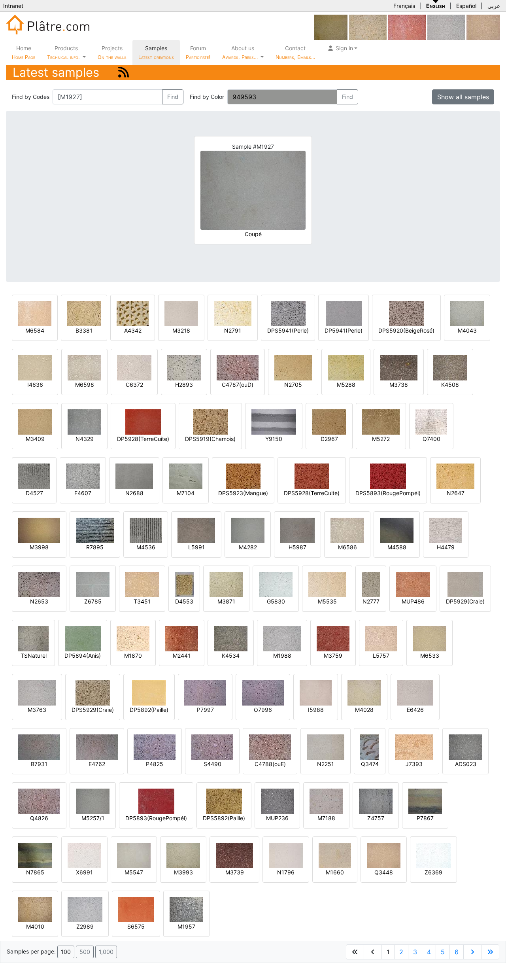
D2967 (329, 438)
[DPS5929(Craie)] (93, 692)
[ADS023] (465, 746)
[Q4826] (39, 800)
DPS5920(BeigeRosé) (406, 330)
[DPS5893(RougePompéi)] (388, 475)
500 (84, 951)
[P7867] (425, 800)
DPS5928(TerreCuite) (312, 493)
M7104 (185, 493)
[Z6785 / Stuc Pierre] (93, 584)
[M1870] (133, 638)
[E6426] (415, 692)
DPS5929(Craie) (93, 709)
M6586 (347, 547)
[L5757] (381, 638)
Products (63, 52)
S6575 (136, 926)
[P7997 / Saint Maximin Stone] (205, 692)
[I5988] (316, 692)
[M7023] (407, 26)
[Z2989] (85, 909)
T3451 (142, 601)
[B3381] (84, 313)
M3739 (234, 872)
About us (240, 52)
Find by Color (207, 96)
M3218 (181, 330)
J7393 (414, 764)
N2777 (371, 601)
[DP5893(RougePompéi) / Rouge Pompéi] (156, 800)
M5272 (381, 438)
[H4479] (445, 529)
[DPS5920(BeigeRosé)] (406, 313)
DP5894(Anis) (82, 655)
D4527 (34, 493)
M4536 (145, 547)
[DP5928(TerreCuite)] (143, 421)
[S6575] (136, 909)
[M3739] (234, 854)
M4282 (248, 547)
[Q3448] (383, 854)
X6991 (84, 872)
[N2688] (134, 475)
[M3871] (226, 584)
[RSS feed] (123, 72)
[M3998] (39, 529)
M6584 (34, 330)
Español (466, 5)
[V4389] (483, 26)
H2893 (184, 384)
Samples (156, 52)
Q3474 (370, 764)
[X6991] (84, 854)
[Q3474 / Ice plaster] (369, 746)
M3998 (39, 547)
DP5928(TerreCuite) (143, 438)
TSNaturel (34, 655)
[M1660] (335, 854)
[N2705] (293, 367)
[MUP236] (277, 800)
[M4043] (467, 313)
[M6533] (429, 638)
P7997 (205, 709)
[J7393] (414, 746)
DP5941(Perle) (344, 330)
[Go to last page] (490, 951)
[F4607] (83, 475)
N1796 (286, 872)
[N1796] (286, 854)
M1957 (186, 926)
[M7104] (185, 475)
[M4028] (364, 692)
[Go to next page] (472, 951)
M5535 (327, 601)
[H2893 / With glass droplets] (184, 367)
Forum (198, 52)
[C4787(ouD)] (238, 367)
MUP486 (413, 601)
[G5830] (276, 584)
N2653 (39, 601)
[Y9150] (273, 421)
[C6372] (134, 367)
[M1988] (282, 638)
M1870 (133, 655)
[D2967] (329, 421)
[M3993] (183, 854)
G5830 (276, 601)
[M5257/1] (93, 800)
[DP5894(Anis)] (83, 638)
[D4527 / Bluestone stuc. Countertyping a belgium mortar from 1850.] (34, 475)
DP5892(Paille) (149, 709)
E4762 (97, 764)
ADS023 (465, 764)
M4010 (35, 926)
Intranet (13, 5)
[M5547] (134, 854)
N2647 (455, 493)
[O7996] (263, 692)
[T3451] (142, 584)
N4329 (85, 438)
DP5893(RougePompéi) (156, 818)
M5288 (346, 384)
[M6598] (84, 367)
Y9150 (273, 438)
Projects (112, 52)
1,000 (106, 951)
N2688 (134, 493)
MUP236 (277, 818)
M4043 (467, 330)
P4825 (154, 764)
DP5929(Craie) (465, 601)
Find (172, 96)
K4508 (450, 384)
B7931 (39, 764)
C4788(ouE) (270, 764)
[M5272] (381, 421)
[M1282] (368, 26)
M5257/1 (92, 818)
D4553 (184, 601)
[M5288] (346, 367)
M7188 (326, 818)
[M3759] (333, 638)
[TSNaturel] (33, 638)
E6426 (415, 709)
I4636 (35, 384)
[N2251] (325, 746)
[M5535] (327, 584)
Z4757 (375, 818)
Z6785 (93, 601)
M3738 (398, 384)
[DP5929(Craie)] (465, 584)
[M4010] (35, 909)
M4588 (396, 547)
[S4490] (212, 746)
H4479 (446, 547)
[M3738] (398, 367)
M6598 (84, 384)
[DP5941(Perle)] (344, 313)
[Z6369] (433, 854)
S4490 (212, 764)
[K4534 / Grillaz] (230, 638)
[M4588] (396, 529)
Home (23, 52)
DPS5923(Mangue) (243, 493)
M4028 (364, 709)
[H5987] (297, 529)
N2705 (293, 384)
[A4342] (133, 313)
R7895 (95, 547)
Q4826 (39, 818)
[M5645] (330, 26)
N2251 (325, 764)
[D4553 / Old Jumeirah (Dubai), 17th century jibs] (184, 584)
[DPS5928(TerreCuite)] (312, 475)
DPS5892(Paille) (224, 818)
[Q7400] (431, 421)
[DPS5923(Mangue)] (243, 475)
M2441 (182, 655)
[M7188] (326, 800)
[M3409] (35, 421)
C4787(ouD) (237, 384)
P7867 (425, 818)
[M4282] (247, 529)
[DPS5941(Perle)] (288, 313)
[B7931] (39, 746)
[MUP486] (413, 584)
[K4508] (450, 367)
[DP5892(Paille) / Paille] (149, 692)
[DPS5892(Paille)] (224, 800)
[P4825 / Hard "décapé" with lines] (155, 746)
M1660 (335, 872)
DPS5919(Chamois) (210, 438)
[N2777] (371, 584)
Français (404, 5)
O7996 (263, 709)
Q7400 (431, 438)
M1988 (282, 655)
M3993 (183, 872)
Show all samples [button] (463, 97)
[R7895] (95, 529)
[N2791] (232, 313)
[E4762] (97, 746)
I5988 (316, 709)
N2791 (232, 330)
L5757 (381, 655)
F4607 (82, 493)
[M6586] (347, 529)
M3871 (226, 601)
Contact (295, 52)
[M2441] (181, 638)
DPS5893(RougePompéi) (388, 493)
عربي (493, 5)
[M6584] (34, 313)
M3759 (333, 655)
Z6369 (433, 872)
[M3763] (446, 26)
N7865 (35, 872)
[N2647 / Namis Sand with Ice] (455, 475)
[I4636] (35, 367)
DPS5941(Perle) (288, 330)
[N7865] (35, 854)
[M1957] (186, 909)
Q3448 (383, 872)
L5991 (196, 547)
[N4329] (84, 421)
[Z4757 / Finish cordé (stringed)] (376, 800)
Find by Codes (30, 96)
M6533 (429, 655)
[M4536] (146, 529)
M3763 (37, 709)
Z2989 (85, 926)
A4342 (133, 330)
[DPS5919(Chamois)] (210, 421)
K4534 (231, 655)
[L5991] (196, 529)
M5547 (134, 872)
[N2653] (39, 584)
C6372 (134, 384)
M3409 (35, 438)
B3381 (84, 330)
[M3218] (181, 313)
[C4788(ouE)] (270, 746)
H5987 (297, 547)
